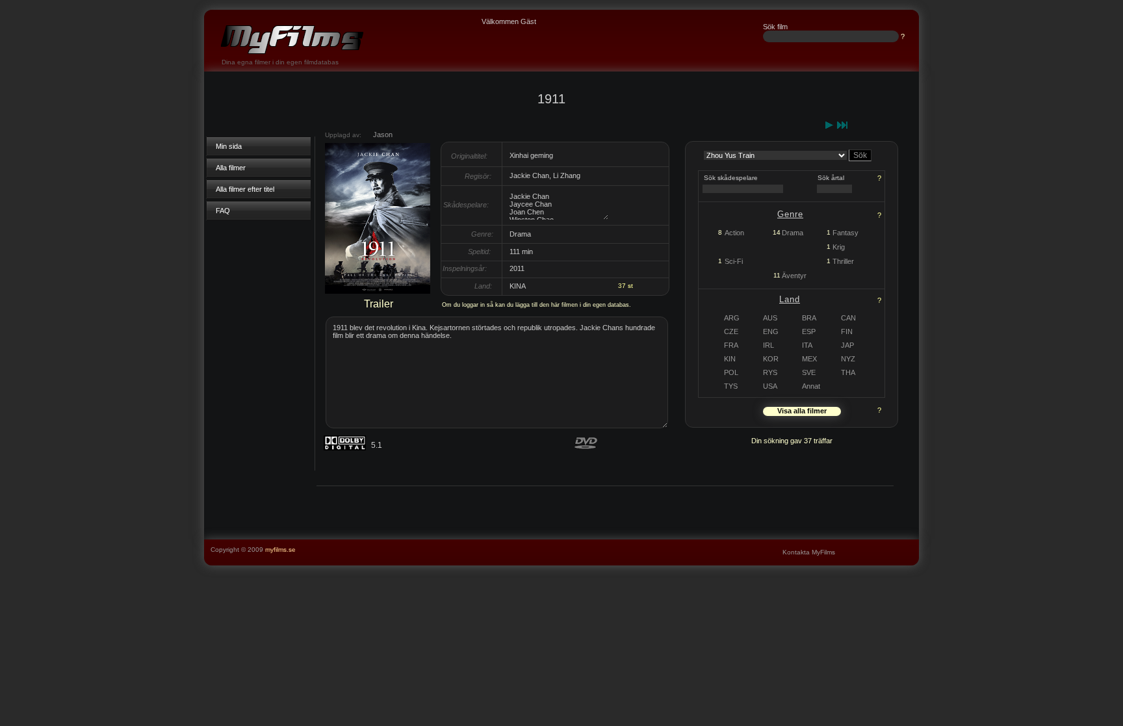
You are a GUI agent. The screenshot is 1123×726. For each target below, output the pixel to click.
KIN (730, 359)
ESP (809, 331)
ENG (771, 331)
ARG (732, 318)
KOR (771, 359)
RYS (770, 372)
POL (731, 372)
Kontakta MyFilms (808, 552)
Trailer (378, 303)
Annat (811, 386)
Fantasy (845, 233)
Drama (792, 233)
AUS (770, 318)
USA (770, 386)
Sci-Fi (734, 261)
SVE (809, 372)
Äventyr (794, 275)
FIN (847, 331)
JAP (847, 345)
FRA (731, 345)
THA (848, 372)
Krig (839, 247)
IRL (768, 345)
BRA (809, 318)
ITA (807, 345)
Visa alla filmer (802, 411)
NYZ (848, 359)
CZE (731, 331)
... (913, 543)
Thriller (843, 261)
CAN (848, 318)
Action (734, 233)
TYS (731, 386)
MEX (809, 359)
